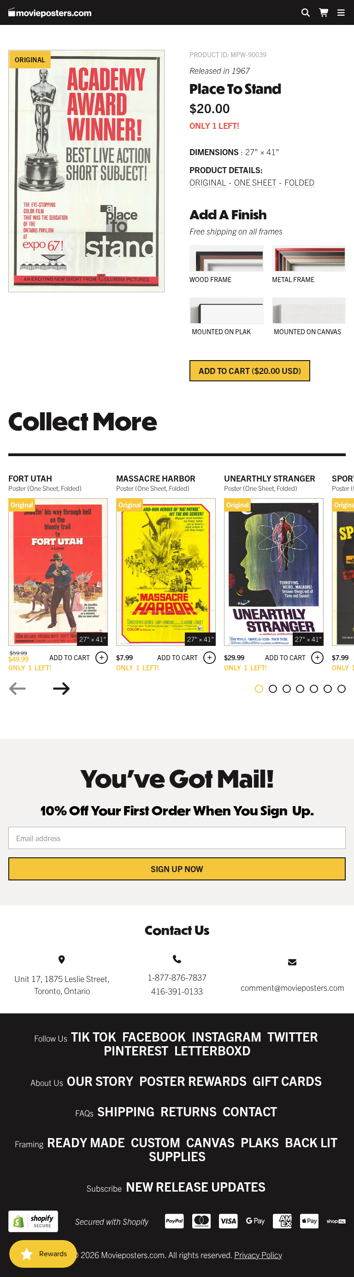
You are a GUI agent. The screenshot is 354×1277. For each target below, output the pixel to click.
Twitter (292, 1036)
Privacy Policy (258, 1254)
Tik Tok (93, 1036)
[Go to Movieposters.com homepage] (49, 12)
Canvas (210, 1142)
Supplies (177, 1156)
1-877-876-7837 (177, 977)
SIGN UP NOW (177, 868)
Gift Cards (287, 1080)
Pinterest (136, 1050)
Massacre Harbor (155, 478)
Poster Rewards (193, 1080)
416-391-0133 (177, 991)
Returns (188, 1111)
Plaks (260, 1142)
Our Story (100, 1080)
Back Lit (311, 1142)
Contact (250, 1111)
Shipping (125, 1111)
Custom (155, 1142)
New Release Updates (196, 1186)
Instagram (226, 1036)
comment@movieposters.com (292, 987)
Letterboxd (212, 1050)
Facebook (154, 1036)
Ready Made (86, 1142)
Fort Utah (30, 478)
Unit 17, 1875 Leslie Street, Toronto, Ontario (62, 984)
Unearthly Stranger (269, 478)
